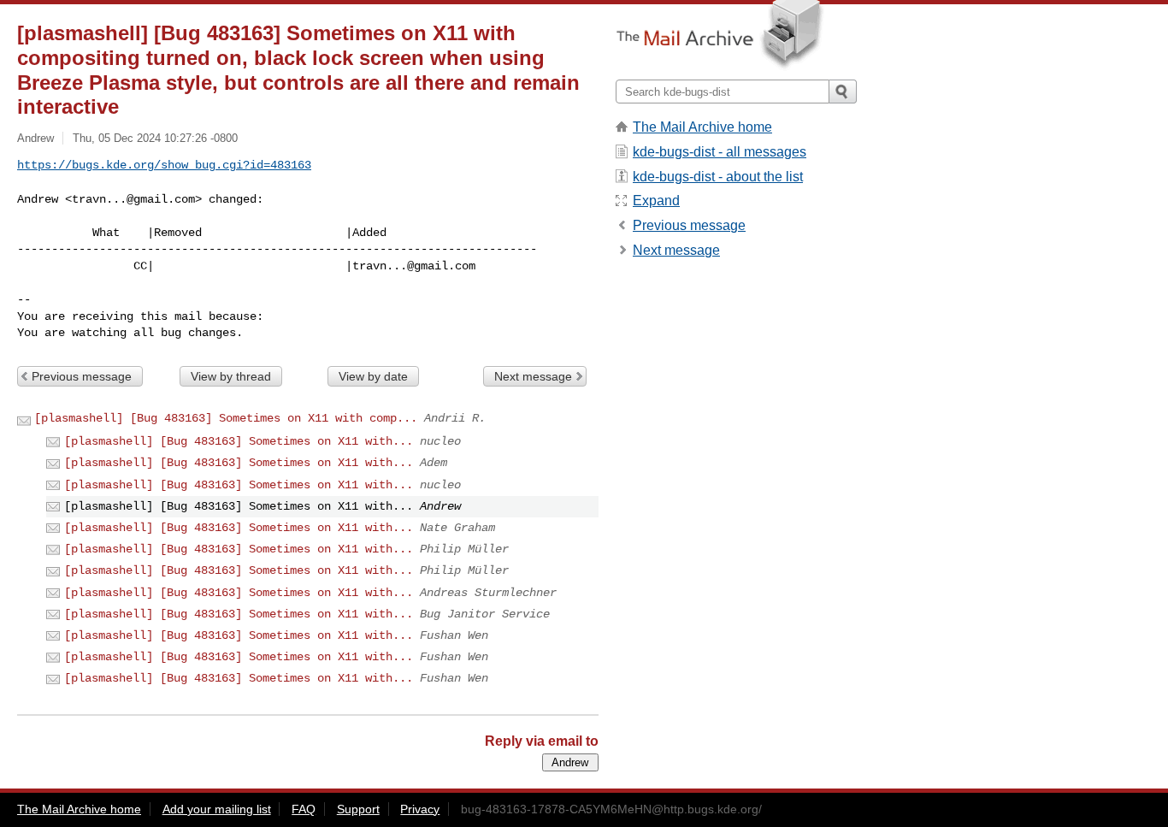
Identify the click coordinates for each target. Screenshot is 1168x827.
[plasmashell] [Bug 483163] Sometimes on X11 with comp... (225, 418)
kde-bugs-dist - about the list (718, 176)
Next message (533, 376)
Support (358, 809)
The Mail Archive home (702, 127)
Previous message (82, 376)
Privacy (419, 809)
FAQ (304, 809)
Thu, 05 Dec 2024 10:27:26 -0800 (155, 138)
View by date (373, 376)
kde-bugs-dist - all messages (719, 152)
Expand (656, 200)
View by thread (231, 376)
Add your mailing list (216, 809)
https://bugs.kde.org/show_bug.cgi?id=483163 (164, 165)
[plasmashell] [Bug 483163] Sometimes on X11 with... (238, 441)
